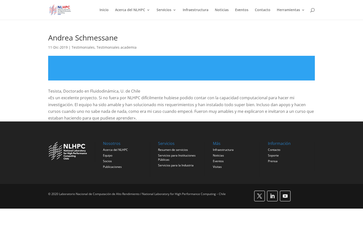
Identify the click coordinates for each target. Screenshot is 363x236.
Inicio (104, 10)
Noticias (222, 10)
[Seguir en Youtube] (285, 196)
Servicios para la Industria (176, 165)
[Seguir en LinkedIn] (272, 196)
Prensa (273, 161)
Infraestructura (195, 10)
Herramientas (288, 10)
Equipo (107, 155)
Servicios (164, 10)
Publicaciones (112, 167)
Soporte (273, 155)
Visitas (217, 167)
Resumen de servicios (173, 150)
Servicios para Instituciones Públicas (177, 157)
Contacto (262, 10)
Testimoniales (83, 47)
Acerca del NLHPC (130, 10)
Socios (107, 161)
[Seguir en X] (259, 196)
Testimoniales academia (117, 47)
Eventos (241, 10)
